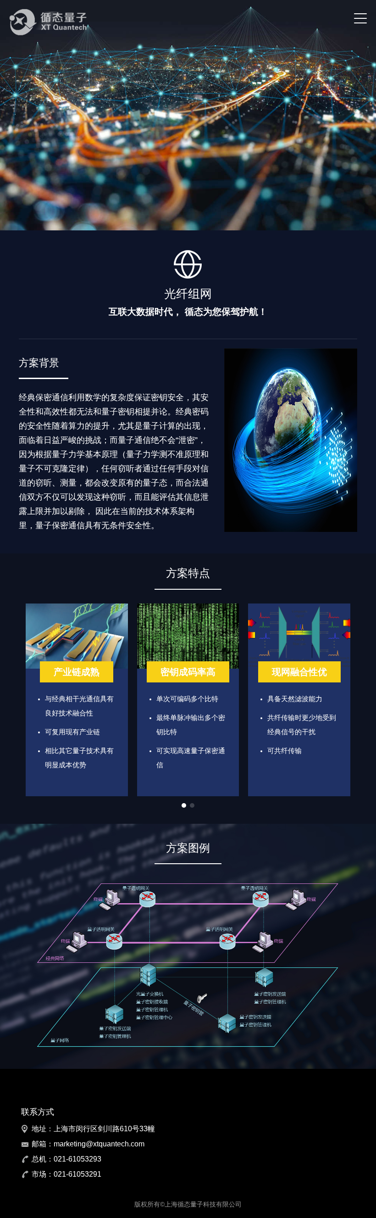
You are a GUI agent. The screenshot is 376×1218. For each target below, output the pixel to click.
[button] (184, 805)
